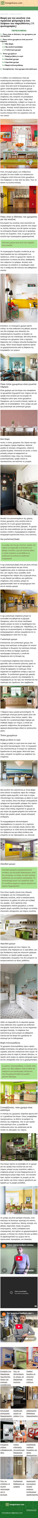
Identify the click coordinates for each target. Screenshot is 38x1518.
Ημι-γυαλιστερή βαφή (12, 47)
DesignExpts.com (13, 3)
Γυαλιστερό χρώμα (11, 50)
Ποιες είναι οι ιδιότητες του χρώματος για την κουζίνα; (18, 35)
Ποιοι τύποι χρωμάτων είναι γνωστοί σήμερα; (16, 40)
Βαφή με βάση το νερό (12, 56)
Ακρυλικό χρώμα (10, 62)
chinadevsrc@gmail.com (12, 1513)
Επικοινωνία (31, 1510)
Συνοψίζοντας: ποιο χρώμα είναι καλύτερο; (18, 69)
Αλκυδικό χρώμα (10, 59)
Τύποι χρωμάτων (8, 53)
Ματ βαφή (7, 44)
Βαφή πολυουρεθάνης (12, 65)
